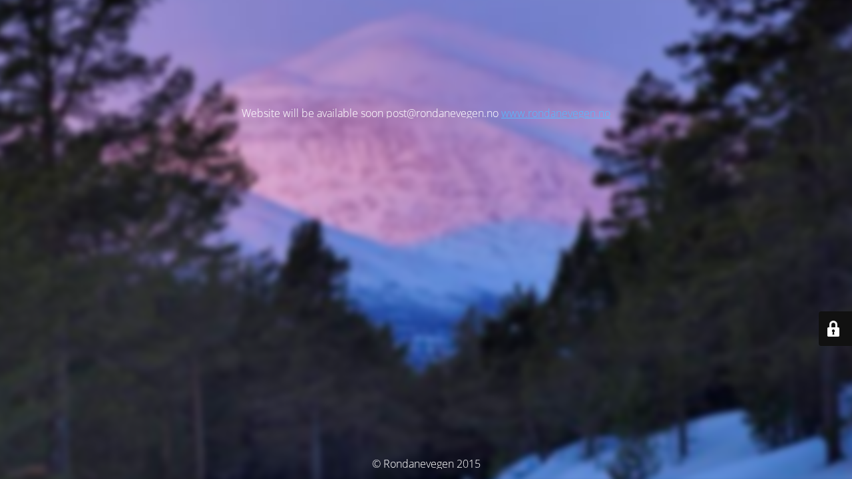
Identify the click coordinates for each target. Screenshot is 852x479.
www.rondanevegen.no (555, 113)
